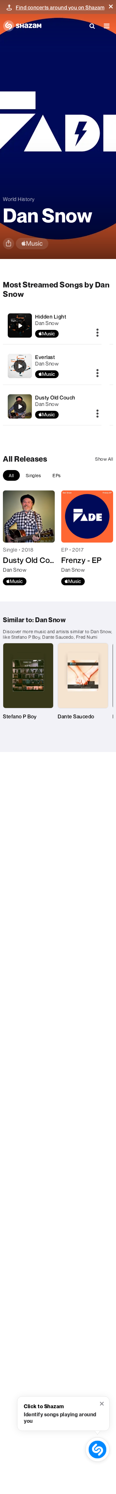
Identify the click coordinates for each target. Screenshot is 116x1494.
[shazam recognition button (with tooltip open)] (97, 1449)
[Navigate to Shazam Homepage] (22, 25)
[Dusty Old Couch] (20, 406)
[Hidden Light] (20, 325)
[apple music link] (32, 243)
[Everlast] (20, 366)
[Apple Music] (14, 581)
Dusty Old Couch (55, 397)
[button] (111, 6)
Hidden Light (50, 316)
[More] (97, 333)
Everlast (45, 357)
